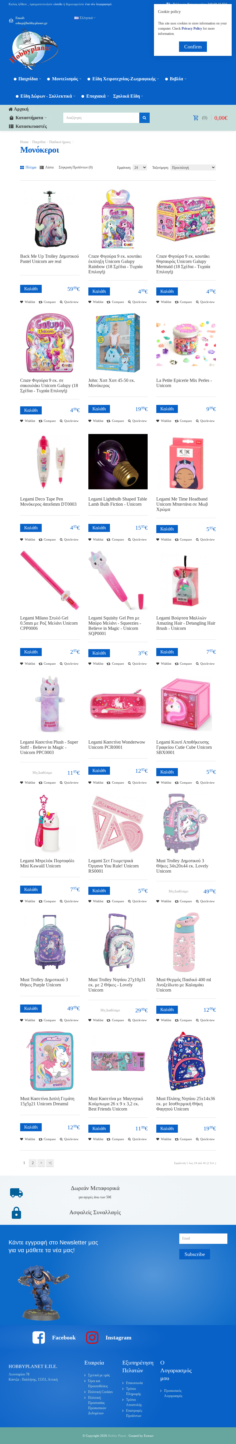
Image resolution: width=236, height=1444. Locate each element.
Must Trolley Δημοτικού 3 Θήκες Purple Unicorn (44, 982)
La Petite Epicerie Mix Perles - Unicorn (184, 383)
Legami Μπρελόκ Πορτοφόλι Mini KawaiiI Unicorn (47, 863)
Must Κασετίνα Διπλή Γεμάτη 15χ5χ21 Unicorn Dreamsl (47, 1101)
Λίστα (49, 167)
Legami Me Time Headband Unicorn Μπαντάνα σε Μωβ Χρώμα (182, 504)
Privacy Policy (192, 28)
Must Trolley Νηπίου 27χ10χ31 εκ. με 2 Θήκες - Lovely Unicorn (117, 984)
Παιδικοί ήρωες (60, 142)
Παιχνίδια (38, 142)
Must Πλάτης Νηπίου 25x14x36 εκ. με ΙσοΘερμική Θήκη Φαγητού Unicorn (185, 1103)
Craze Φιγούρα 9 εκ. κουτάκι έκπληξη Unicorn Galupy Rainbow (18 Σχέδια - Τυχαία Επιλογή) (115, 264)
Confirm (193, 47)
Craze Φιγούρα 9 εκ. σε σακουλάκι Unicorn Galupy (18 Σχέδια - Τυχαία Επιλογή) (49, 385)
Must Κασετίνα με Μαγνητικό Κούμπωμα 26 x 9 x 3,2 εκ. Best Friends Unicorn (115, 1103)
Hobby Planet (117, 1435)
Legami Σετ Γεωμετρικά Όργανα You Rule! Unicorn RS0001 (113, 865)
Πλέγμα (30, 167)
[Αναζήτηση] (144, 118)
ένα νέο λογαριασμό (98, 4)
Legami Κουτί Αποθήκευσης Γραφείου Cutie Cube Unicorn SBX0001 (184, 747)
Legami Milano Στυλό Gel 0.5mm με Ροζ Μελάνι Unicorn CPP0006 (49, 623)
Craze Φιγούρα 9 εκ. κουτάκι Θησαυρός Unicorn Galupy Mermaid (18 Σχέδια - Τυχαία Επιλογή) (183, 264)
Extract (148, 1435)
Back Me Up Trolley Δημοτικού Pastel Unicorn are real (49, 259)
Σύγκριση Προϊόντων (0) (76, 167)
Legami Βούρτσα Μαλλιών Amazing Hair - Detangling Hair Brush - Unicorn (185, 623)
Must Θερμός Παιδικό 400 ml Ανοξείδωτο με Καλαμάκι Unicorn (183, 984)
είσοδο (58, 4)
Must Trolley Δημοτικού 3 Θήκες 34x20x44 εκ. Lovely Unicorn (182, 865)
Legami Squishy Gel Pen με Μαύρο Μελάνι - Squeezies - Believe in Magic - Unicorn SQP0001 (114, 625)
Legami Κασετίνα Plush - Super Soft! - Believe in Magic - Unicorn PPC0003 (49, 747)
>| (50, 1163)
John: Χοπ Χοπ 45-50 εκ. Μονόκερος (111, 383)
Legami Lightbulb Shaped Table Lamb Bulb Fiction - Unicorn (117, 502)
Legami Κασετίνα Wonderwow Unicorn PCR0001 (116, 745)
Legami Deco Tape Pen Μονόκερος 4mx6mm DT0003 (48, 502)
